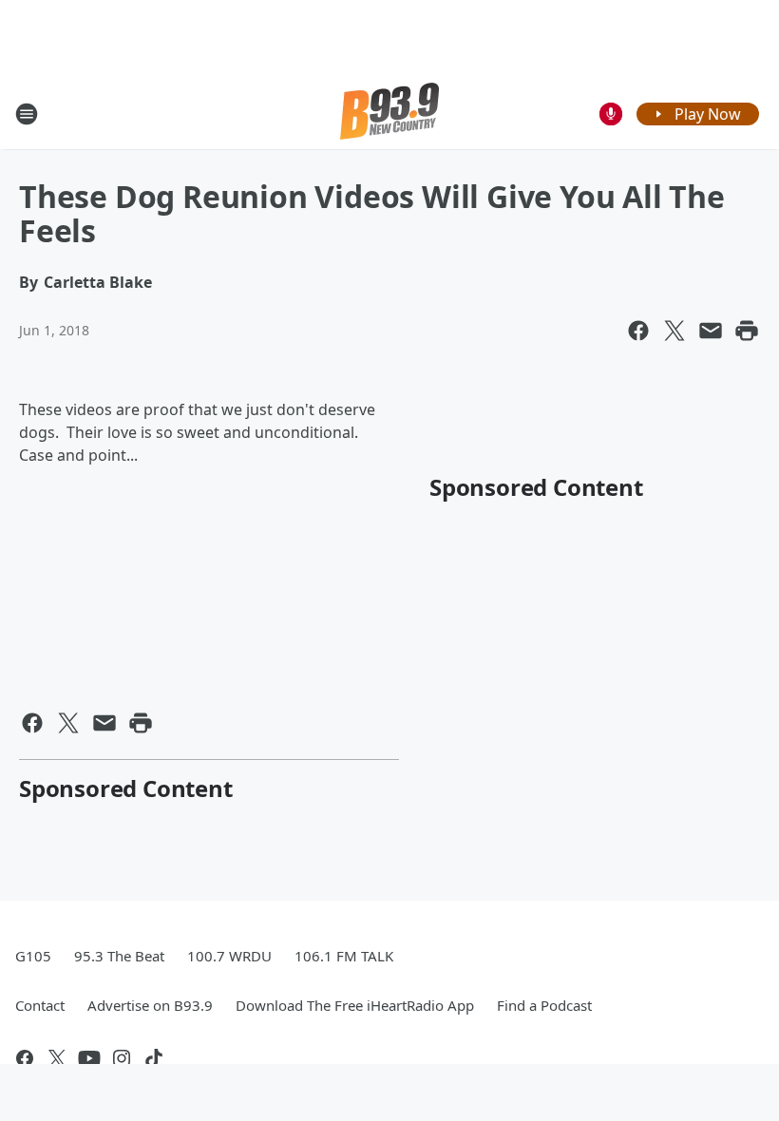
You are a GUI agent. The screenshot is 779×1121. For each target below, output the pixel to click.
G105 (33, 955)
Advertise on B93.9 (150, 1005)
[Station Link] (389, 113)
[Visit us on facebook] (24, 1058)
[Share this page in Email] (710, 330)
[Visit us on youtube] (89, 1058)
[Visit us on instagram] (121, 1058)
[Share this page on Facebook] (638, 330)
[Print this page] (746, 330)
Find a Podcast (544, 1005)
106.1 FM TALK (343, 955)
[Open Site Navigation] (26, 114)
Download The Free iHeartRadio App (355, 1005)
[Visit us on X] (57, 1058)
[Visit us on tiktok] (153, 1058)
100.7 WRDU (229, 955)
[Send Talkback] (610, 114)
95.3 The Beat (119, 955)
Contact (40, 1005)
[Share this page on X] (674, 330)
